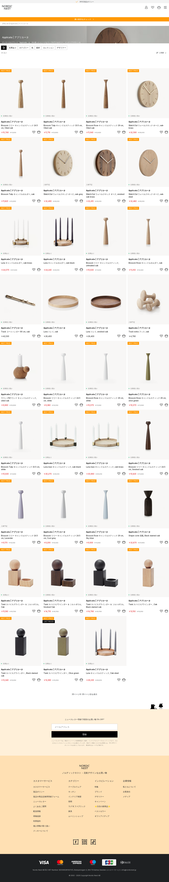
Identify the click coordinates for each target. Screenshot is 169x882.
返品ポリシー (38, 792)
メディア (126, 797)
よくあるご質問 (39, 806)
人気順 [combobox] (161, 53)
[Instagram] (84, 842)
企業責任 (126, 792)
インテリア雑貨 (74, 797)
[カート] (159, 7)
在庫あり (12, 48)
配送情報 (37, 811)
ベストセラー (100, 811)
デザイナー (61, 48)
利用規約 (37, 821)
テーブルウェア (74, 787)
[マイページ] (146, 7)
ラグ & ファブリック (76, 806)
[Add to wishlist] (34, 132)
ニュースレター (39, 801)
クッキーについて (40, 831)
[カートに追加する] (38, 132)
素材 (38, 48)
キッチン (72, 792)
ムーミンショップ (75, 816)
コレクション (48, 48)
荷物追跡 (37, 816)
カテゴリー (24, 48)
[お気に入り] (152, 7)
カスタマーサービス (41, 787)
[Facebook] (75, 842)
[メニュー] (165, 7)
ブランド (5, 24)
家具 (70, 811)
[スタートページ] (7, 7)
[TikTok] (93, 842)
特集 (96, 787)
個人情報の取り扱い (41, 826)
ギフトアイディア (102, 816)
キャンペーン (100, 801)
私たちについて (129, 787)
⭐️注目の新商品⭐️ (102, 806)
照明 (70, 801)
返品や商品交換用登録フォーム (46, 797)
